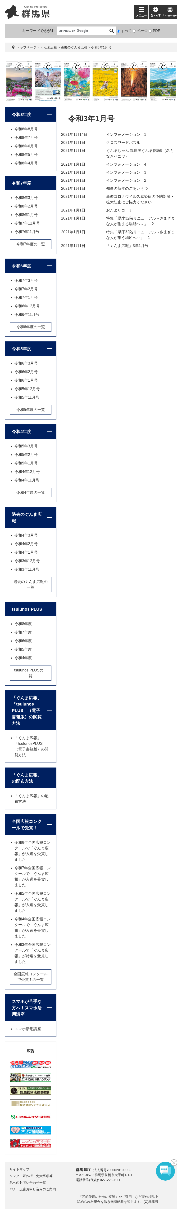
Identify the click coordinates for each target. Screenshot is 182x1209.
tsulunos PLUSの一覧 (30, 673)
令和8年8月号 (26, 129)
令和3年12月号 (27, 561)
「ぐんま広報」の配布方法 (27, 778)
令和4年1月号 (26, 552)
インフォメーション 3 (126, 172)
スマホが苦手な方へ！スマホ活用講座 (27, 1008)
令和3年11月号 (26, 569)
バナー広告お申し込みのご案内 (32, 1189)
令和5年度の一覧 (30, 410)
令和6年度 (21, 266)
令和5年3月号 (26, 446)
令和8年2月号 (26, 206)
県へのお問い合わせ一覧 (27, 1182)
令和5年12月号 (27, 389)
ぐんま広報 (48, 47)
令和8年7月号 (26, 138)
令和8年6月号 (26, 146)
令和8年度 (21, 114)
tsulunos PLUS (27, 609)
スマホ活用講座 (27, 1029)
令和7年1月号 (26, 298)
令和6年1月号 (26, 380)
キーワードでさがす (38, 31)
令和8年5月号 (26, 155)
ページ (142, 31)
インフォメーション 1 (126, 134)
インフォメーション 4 (126, 164)
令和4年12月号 (27, 472)
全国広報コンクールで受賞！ (27, 824)
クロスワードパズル (123, 143)
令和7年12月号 (27, 223)
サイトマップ (19, 1169)
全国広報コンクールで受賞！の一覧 (31, 977)
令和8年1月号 (26, 215)
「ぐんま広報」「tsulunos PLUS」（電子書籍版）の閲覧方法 (27, 710)
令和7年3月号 (26, 280)
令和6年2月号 (26, 372)
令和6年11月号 (26, 315)
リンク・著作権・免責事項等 (31, 1176)
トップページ (26, 47)
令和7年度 (21, 183)
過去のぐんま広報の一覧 (31, 584)
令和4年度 (21, 431)
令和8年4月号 (26, 163)
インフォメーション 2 (126, 180)
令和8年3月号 (26, 198)
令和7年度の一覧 (30, 244)
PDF (156, 31)
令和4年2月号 (26, 544)
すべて (126, 31)
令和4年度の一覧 (30, 492)
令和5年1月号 (26, 463)
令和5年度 (21, 348)
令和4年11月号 (26, 480)
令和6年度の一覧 (30, 327)
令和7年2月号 (26, 289)
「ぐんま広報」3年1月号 (127, 246)
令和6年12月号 (27, 306)
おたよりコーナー (121, 210)
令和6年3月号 (26, 363)
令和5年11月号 (26, 397)
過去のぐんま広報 (74, 47)
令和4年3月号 (26, 535)
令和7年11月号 (26, 232)
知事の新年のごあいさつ (127, 188)
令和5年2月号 (26, 455)
